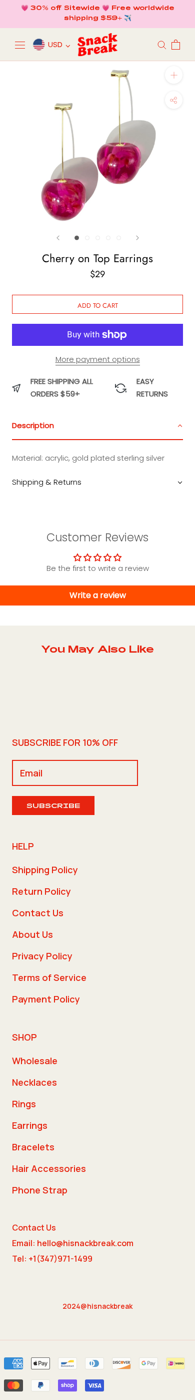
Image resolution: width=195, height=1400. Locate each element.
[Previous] (58, 238)
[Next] (137, 238)
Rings (24, 1104)
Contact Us (38, 913)
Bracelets (33, 1147)
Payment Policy (46, 999)
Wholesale (35, 1061)
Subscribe (53, 807)
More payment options (98, 359)
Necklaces (34, 1082)
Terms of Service (49, 977)
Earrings (30, 1125)
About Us (32, 934)
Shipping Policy (45, 870)
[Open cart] (176, 45)
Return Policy (41, 891)
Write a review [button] (98, 595)
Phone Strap (40, 1190)
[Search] (162, 44)
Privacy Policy (42, 956)
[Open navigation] (20, 45)
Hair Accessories (49, 1168)
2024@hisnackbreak (97, 1306)
